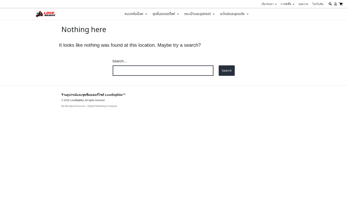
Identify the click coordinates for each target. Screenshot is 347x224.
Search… (119, 61)
